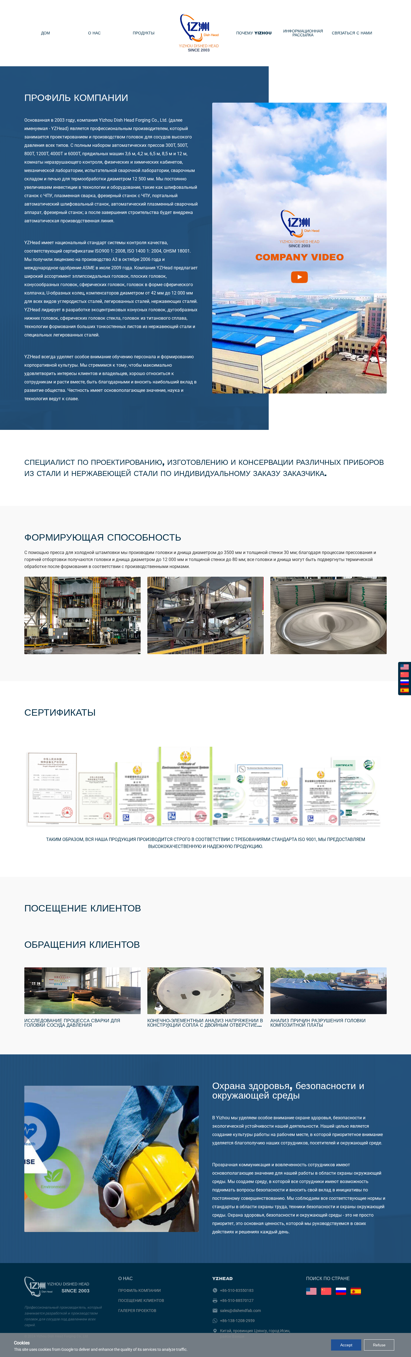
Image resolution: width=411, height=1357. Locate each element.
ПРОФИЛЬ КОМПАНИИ (139, 1290)
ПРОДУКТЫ (143, 33)
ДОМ (45, 33)
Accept (346, 1345)
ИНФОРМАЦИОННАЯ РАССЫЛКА (303, 33)
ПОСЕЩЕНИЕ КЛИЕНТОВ (141, 1300)
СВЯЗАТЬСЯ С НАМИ (352, 33)
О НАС (94, 33)
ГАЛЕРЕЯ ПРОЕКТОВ (137, 1310)
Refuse (379, 1345)
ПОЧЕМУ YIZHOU (254, 33)
